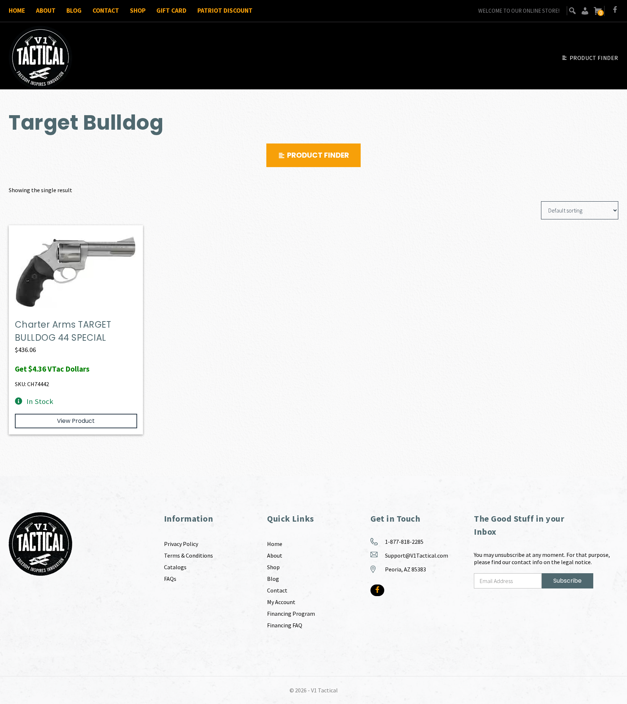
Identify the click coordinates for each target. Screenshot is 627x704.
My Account (281, 602)
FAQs (170, 578)
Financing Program (291, 613)
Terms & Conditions (188, 555)
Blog (74, 11)
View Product (76, 421)
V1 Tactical (324, 690)
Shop (138, 11)
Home (17, 11)
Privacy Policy (181, 543)
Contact (106, 11)
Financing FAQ (284, 625)
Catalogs (175, 567)
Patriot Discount (225, 11)
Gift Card (171, 11)
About (46, 11)
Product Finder (594, 57)
